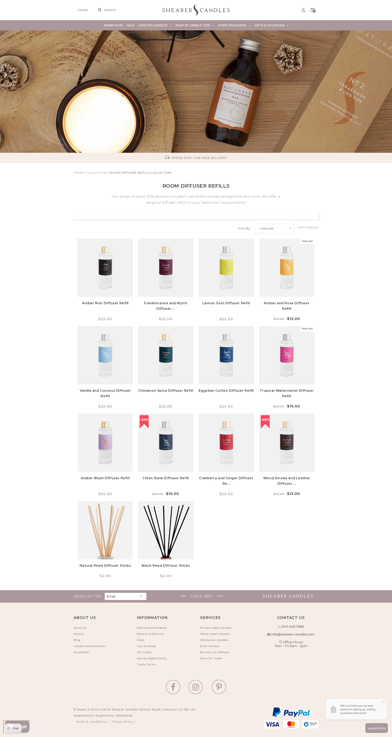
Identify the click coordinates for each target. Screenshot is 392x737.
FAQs (140, 640)
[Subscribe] (140, 596)
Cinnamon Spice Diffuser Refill (165, 391)
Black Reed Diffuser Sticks (166, 566)
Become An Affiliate (214, 652)
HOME (78, 173)
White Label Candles (215, 633)
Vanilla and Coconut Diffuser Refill (105, 393)
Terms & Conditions (91, 722)
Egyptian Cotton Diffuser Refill (226, 391)
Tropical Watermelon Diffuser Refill (286, 393)
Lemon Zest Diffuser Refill (226, 303)
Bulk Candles (209, 646)
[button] (102, 10)
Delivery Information (152, 627)
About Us (80, 627)
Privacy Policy (121, 722)
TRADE (83, 10)
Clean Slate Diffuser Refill (166, 478)
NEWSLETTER (87, 596)
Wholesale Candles (214, 640)
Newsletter (81, 652)
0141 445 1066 (292, 627)
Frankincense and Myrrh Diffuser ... (165, 306)
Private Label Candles (216, 627)
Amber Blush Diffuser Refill (105, 478)
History (79, 633)
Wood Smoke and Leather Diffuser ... (286, 481)
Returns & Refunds (150, 633)
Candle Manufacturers (90, 646)
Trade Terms (146, 664)
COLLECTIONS (97, 173)
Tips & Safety (146, 646)
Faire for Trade (211, 658)
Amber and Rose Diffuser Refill (287, 306)
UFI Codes (144, 652)
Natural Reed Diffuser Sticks (105, 566)
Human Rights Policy (152, 658)
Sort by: (244, 228)
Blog (77, 640)
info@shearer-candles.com (293, 634)
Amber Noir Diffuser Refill (105, 303)
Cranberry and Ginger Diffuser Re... (226, 481)
